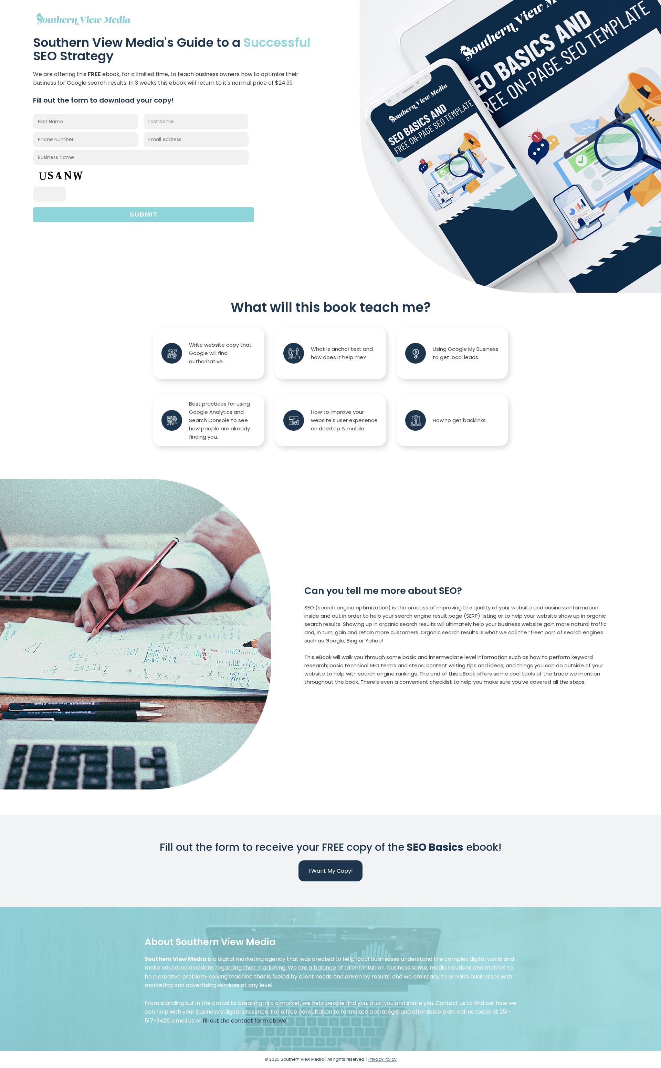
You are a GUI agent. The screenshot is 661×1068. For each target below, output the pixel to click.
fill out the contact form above (244, 1021)
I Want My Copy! (330, 871)
